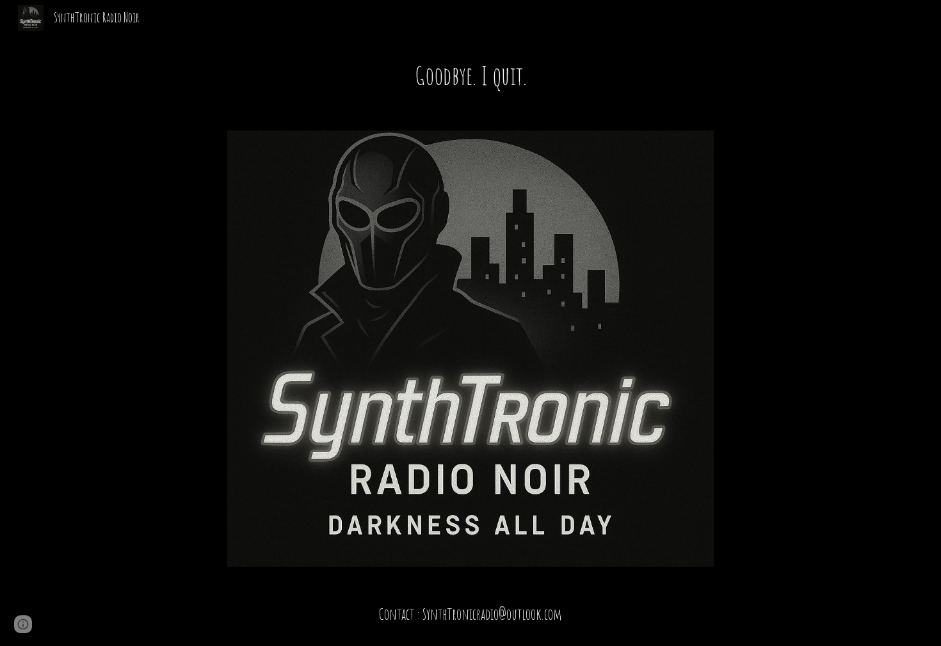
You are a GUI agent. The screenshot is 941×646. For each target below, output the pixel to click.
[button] (23, 624)
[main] (470, 75)
